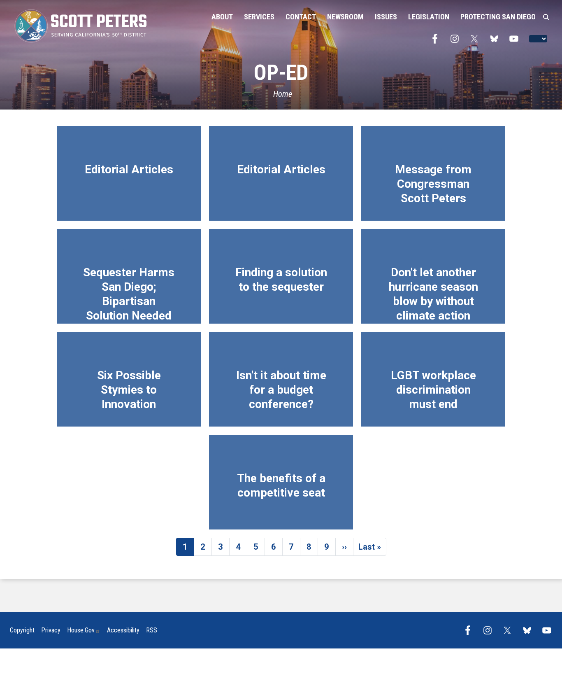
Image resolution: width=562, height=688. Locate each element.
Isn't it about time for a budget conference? (281, 389)
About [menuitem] (222, 16)
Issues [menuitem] (386, 16)
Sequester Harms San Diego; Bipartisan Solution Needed (128, 294)
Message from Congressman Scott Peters (433, 184)
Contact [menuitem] (301, 16)
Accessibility (123, 630)
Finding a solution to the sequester (281, 280)
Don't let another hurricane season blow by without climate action (433, 294)
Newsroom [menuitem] (345, 16)
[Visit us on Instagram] (456, 39)
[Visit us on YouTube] (516, 39)
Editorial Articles (129, 169)
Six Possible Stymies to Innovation (129, 389)
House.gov (81, 630)
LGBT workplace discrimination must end (433, 389)
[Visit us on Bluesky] (496, 39)
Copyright (22, 630)
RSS (151, 630)
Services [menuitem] (259, 16)
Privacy (50, 630)
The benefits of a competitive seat (281, 485)
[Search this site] (546, 17)
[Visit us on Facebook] (437, 39)
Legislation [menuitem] (428, 16)
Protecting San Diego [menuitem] (498, 16)
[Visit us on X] (476, 39)
